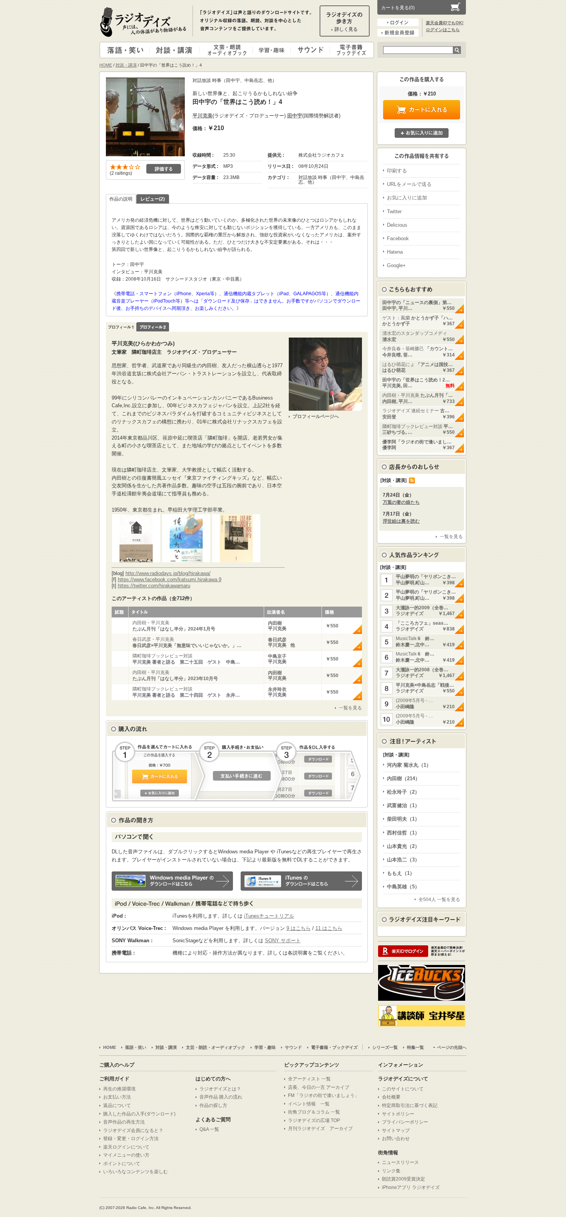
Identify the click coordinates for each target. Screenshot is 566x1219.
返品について (117, 1105)
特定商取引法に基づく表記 (409, 1105)
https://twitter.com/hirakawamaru (154, 586)
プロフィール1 (121, 327)
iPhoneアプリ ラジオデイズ (411, 1187)
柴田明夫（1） (403, 819)
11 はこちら (328, 928)
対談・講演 (176, 50)
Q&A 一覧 (209, 1129)
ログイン (398, 22)
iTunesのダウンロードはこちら (301, 881)
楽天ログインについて (126, 1147)
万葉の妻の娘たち (401, 502)
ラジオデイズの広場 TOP (314, 1120)
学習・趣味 (272, 50)
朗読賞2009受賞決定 (403, 1179)
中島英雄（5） (403, 887)
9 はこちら (298, 928)
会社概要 (391, 1097)
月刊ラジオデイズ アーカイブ (320, 1128)
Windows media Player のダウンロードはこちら (172, 881)
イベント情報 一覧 (309, 1104)
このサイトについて (403, 1089)
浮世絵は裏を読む (401, 521)
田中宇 (294, 116)
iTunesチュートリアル (269, 916)
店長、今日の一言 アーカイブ (318, 1087)
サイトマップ (396, 1130)
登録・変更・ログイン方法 (131, 1138)
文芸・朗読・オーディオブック (229, 50)
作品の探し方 (213, 1105)
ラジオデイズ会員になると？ (133, 1130)
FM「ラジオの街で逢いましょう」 (323, 1095)
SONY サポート (283, 940)
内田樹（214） (403, 778)
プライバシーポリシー (405, 1122)
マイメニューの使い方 (126, 1155)
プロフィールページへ (316, 416)
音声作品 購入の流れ (220, 1097)
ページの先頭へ (452, 1047)
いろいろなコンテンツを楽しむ (135, 1171)
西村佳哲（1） (403, 833)
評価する (163, 169)
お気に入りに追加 (422, 133)
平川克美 (203, 116)
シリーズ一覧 (385, 1047)
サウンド (309, 50)
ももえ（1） (401, 873)
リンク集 (391, 1171)
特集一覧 (415, 1047)
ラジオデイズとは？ (220, 1089)
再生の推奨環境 (119, 1089)
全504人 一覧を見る (439, 899)
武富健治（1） (403, 805)
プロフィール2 (152, 327)
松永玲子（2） (403, 792)
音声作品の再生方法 (124, 1122)
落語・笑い (125, 50)
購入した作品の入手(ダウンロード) (139, 1114)
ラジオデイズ (144, 22)
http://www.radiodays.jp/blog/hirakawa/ (168, 573)
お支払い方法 (117, 1097)
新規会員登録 (398, 33)
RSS (412, 480)
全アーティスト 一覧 (309, 1079)
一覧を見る (350, 708)
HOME (105, 65)
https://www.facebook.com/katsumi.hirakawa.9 (169, 579)
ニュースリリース (400, 1162)
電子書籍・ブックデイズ (351, 50)
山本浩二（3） (403, 860)
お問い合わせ (396, 1138)
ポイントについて (121, 1163)
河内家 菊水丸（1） (409, 765)
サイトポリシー (398, 1114)
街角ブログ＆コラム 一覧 (314, 1112)
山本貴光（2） (403, 846)
